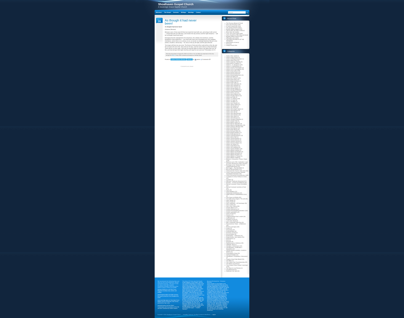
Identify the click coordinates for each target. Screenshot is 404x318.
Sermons (176, 12)
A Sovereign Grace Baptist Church (175, 5)
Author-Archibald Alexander (234, 59)
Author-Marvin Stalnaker (233, 123)
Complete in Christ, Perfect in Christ (236, 177)
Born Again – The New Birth (234, 168)
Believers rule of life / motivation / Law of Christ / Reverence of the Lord (237, 162)
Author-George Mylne (232, 88)
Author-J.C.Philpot (231, 98)
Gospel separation (231, 212)
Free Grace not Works (232, 197)
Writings (183, 12)
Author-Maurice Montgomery (234, 125)
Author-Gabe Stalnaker (232, 84)
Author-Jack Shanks (232, 103)
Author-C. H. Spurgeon (232, 65)
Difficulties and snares (232, 38)
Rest (227, 240)
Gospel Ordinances (231, 209)
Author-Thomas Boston (232, 138)
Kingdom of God (230, 219)
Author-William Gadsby (232, 150)
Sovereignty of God (231, 253)
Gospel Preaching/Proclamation (235, 210)
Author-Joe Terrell (231, 107)
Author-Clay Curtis (231, 70)
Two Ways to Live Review (233, 268)
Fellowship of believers (232, 193)
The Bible (229, 260)
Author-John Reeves (232, 118)
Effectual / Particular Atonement (235, 181)
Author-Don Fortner (231, 78)
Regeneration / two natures (234, 237)
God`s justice (230, 205)
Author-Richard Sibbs (232, 131)
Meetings (191, 12)
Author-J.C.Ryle (230, 100)
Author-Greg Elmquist (232, 91)
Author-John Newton (232, 115)
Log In (214, 314)
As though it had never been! (181, 22)
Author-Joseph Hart (231, 121)
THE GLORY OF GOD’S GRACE (235, 30)
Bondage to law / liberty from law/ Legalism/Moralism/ (235, 165)
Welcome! (159, 12)
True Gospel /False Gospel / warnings (237, 265)
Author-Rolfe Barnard (232, 134)
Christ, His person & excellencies (235, 175)
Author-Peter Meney (232, 129)
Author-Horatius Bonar (232, 95)
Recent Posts (231, 18)
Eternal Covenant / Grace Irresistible (236, 184)
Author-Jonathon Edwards (233, 119)
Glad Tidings (229, 200)
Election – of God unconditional (235, 182)
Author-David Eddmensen (233, 75)
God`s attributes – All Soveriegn (235, 203)
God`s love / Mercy (231, 206)
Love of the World (231, 221)
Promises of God (231, 233)
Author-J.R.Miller (231, 101)
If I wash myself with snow (233, 26)
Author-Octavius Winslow (178, 59)
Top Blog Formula (198, 314)
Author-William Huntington (233, 151)
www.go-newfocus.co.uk (164, 289)
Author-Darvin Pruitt (231, 73)
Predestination (230, 231)
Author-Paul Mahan (231, 128)
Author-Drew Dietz (231, 79)
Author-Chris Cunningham (233, 69)
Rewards (228, 241)
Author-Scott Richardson (233, 135)
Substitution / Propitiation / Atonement (236, 256)
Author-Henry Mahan (232, 94)
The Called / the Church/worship (235, 262)
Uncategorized (230, 269)
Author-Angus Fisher (232, 57)
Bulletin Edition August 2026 (234, 29)
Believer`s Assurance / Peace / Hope (236, 159)
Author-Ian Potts (230, 97)
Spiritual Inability (231, 255)
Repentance (229, 238)
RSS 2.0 (174, 55)
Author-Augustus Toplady (233, 62)
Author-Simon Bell (231, 137)
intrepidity (185, 314)
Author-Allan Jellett (231, 56)
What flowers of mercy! (232, 42)
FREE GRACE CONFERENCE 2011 (236, 194)
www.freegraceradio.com (164, 294)
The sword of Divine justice (234, 27)
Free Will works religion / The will (235, 199)
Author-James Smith (232, 104)
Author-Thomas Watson (233, 143)
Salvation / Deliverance (232, 246)
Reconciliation (230, 234)
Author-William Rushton (233, 154)
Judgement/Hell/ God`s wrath (234, 216)
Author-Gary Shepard (232, 85)
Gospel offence (230, 207)
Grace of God (230, 213)
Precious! (229, 44)
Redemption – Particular (233, 235)
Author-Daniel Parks (232, 72)
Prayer (228, 228)
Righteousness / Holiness (233, 243)
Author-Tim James (231, 144)
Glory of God (229, 202)
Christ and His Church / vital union (236, 171)
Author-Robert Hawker (232, 132)
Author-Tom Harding (232, 147)
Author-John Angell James (233, 109)
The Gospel (167, 12)
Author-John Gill (230, 112)
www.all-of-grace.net (163, 305)
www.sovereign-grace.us (164, 300)
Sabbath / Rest (230, 244)
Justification (229, 218)
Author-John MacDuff (232, 113)
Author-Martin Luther (232, 122)
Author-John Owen (231, 116)
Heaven (189, 59)
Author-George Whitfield (233, 90)
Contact (198, 12)
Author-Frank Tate (231, 82)
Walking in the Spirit (232, 271)
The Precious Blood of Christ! (234, 23)
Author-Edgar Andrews (232, 81)
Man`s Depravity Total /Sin (233, 222)
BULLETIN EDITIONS (232, 169)
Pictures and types (231, 227)
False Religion (230, 191)
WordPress (207, 314)
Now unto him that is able (233, 24)
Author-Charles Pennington (234, 68)
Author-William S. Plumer (233, 156)
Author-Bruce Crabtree (232, 63)
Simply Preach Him (231, 45)
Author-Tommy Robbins (233, 149)
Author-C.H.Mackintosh (232, 66)
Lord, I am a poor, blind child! (234, 33)
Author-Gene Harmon (232, 87)
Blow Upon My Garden (232, 32)
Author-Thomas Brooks (232, 140)
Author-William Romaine (233, 153)
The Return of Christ (232, 263)
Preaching (229, 230)
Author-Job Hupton (231, 106)
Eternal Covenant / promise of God (236, 187)
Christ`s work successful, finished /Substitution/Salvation (235, 173)
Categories (231, 51)
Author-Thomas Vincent (233, 141)
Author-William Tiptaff (232, 157)
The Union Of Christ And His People (192, 281)
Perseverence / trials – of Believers (236, 224)
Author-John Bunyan (232, 110)
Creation (228, 179)
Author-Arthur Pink (231, 60)
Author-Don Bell (230, 76)
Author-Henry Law (231, 93)
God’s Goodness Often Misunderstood (237, 35)
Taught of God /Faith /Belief (234, 259)
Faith (227, 190)
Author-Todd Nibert (231, 146)
